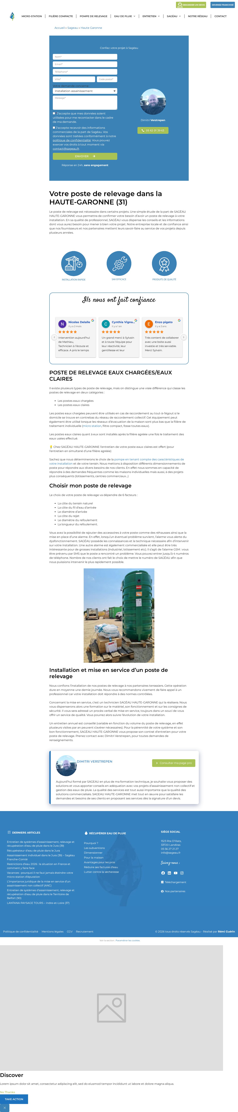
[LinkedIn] (169, 873)
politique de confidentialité (72, 140)
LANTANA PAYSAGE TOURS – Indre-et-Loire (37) (38, 903)
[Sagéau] (13, 16)
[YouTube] (176, 873)
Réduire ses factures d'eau (101, 867)
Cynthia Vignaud (124, 322)
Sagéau (172, 16)
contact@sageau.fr (66, 148)
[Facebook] (163, 873)
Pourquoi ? (91, 843)
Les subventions (94, 848)
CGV (69, 931)
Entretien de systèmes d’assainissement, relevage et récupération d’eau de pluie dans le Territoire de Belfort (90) (40, 894)
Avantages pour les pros (99, 862)
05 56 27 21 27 (170, 848)
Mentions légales (52, 931)
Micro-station (32, 16)
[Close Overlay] (4, 1108)
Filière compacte (61, 16)
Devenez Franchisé (222, 5)
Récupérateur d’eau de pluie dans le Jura (33, 850)
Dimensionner (93, 852)
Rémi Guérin (226, 931)
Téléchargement (175, 882)
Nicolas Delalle (79, 322)
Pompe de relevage (93, 16)
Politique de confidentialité (20, 931)
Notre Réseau (198, 16)
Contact (220, 16)
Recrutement (84, 931)
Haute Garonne (91, 27)
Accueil (60, 27)
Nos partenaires (175, 891)
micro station (92, 426)
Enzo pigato (163, 322)
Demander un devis (194, 5)
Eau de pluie (123, 16)
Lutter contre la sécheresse (101, 872)
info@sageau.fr (171, 852)
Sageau (72, 27)
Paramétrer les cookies (128, 940)
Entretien (149, 16)
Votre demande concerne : (71, 86)
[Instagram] (182, 873)
